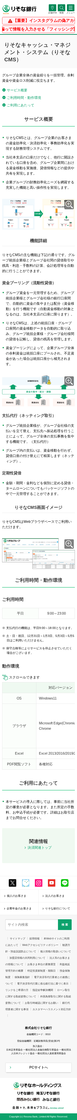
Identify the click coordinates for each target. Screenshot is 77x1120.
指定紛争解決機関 (43, 990)
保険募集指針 (22, 977)
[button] (61, 13)
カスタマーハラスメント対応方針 (52, 1009)
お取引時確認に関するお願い (41, 1002)
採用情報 (34, 938)
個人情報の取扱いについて (55, 951)
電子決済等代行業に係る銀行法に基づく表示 (42, 983)
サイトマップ (17, 938)
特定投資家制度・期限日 (41, 970)
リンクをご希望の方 (16, 990)
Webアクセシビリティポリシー (40, 945)
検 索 (65, 924)
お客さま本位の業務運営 (41, 964)
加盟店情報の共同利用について (27, 957)
